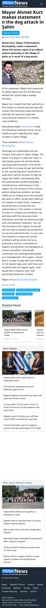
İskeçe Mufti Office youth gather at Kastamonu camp (16, 332)
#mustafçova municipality (28, 290)
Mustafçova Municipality (24, 279)
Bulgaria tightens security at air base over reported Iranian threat (23, 397)
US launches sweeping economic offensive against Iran (19, 388)
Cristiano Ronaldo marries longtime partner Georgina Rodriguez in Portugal (22, 426)
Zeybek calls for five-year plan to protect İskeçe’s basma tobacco (22, 522)
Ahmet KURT (8, 284)
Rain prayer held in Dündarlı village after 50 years (22, 531)
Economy (6, 588)
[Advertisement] (23, 455)
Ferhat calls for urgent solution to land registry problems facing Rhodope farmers (21, 559)
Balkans (17, 588)
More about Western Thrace (17, 482)
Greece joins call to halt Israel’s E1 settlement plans (19, 379)
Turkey (27, 588)
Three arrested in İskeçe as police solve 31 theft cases (22, 549)
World (40, 584)
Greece (31, 584)
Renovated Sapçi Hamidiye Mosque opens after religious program (23, 540)
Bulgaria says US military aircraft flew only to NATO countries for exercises (21, 417)
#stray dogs (8, 294)
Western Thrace (17, 584)
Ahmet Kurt (28, 126)
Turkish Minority (9, 591)
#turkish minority (24, 294)
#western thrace (10, 298)
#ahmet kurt (8, 290)
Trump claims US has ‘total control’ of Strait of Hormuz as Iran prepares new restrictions (21, 407)
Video (35, 588)
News (4, 584)
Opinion (24, 591)
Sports (34, 591)
